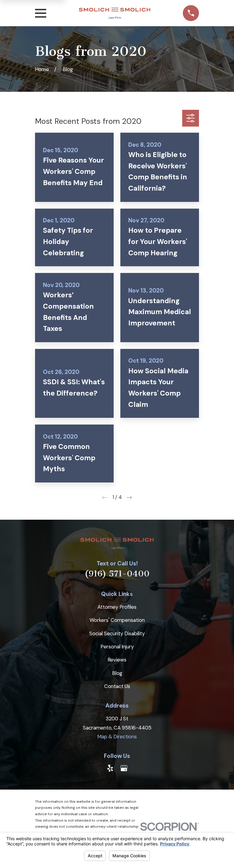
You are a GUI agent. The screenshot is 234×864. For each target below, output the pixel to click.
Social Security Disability (117, 633)
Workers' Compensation (117, 620)
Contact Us (117, 686)
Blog (117, 673)
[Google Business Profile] (123, 768)
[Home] (114, 13)
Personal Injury (117, 646)
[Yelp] (110, 768)
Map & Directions (117, 736)
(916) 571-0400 (117, 574)
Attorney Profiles (117, 607)
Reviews (117, 659)
